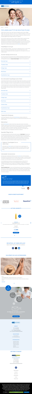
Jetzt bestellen (16, 232)
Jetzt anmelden (16, 316)
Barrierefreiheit (16, 375)
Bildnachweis (16, 378)
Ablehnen (6, 392)
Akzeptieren (16, 392)
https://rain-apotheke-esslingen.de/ (17, 331)
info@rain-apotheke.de (17, 330)
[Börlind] (5, 202)
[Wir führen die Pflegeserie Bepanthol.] (26, 201)
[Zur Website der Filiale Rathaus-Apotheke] (16, 355)
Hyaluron (9, 146)
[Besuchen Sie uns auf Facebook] (16, 368)
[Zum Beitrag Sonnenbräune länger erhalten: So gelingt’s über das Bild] (16, 266)
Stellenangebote (16, 370)
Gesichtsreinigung (17, 117)
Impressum (16, 372)
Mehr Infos (26, 392)
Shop (21, 2)
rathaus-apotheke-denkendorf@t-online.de (16, 363)
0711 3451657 (17, 1)
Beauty (2, 27)
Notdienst (12, 2)
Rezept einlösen (17, 2)
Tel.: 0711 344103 (16, 361)
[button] (31, 200)
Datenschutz (16, 373)
